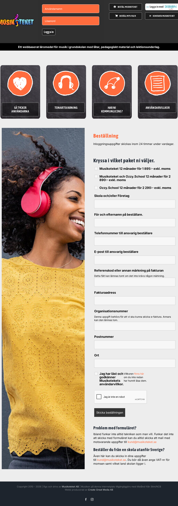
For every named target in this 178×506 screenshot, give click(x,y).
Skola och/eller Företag (111, 196)
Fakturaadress (105, 292)
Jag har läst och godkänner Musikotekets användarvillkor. (111, 379)
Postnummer (104, 336)
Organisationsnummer (111, 311)
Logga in (49, 32)
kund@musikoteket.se (142, 442)
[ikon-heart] (20, 68)
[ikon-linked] (112, 68)
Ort (96, 355)
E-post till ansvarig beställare (116, 252)
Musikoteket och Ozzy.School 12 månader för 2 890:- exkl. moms (135, 178)
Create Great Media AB (100, 489)
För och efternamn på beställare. (118, 214)
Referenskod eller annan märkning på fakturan (129, 270)
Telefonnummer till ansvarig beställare (123, 233)
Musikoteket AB (70, 486)
